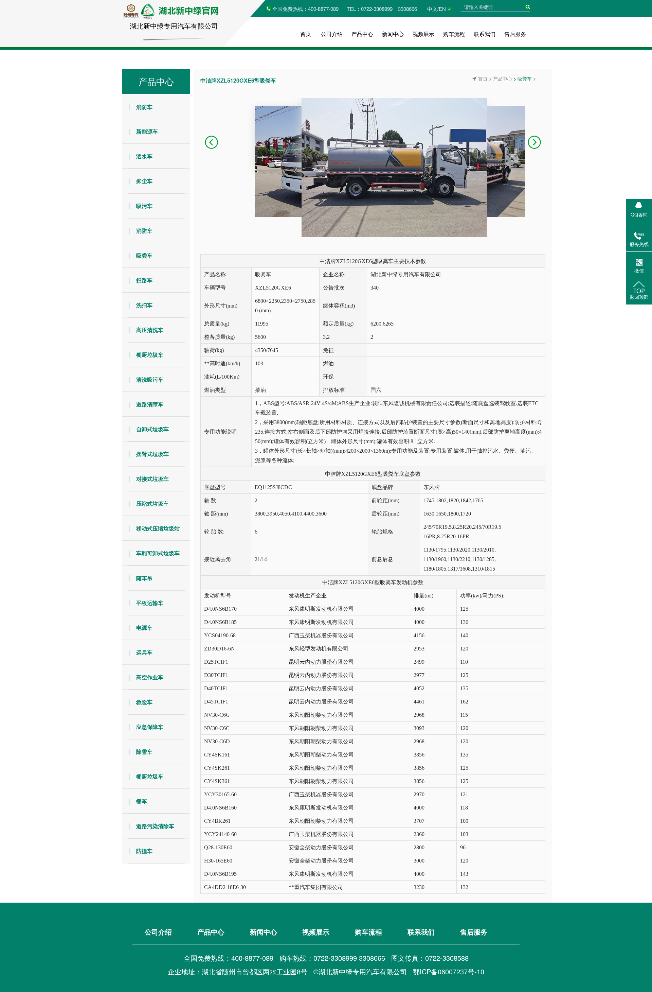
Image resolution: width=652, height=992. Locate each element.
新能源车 (147, 131)
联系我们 (484, 34)
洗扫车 (144, 305)
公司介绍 (332, 34)
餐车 (141, 801)
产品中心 (362, 34)
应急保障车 (149, 727)
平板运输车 (149, 603)
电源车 (144, 627)
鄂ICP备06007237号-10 (448, 971)
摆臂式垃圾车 (152, 454)
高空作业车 (149, 677)
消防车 (144, 107)
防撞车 (144, 851)
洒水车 (144, 156)
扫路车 (144, 280)
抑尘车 (144, 181)
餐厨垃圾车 (149, 355)
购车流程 (454, 34)
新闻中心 (393, 34)
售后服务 (515, 34)
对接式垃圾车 (152, 479)
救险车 (144, 702)
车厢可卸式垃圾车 (158, 553)
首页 (305, 34)
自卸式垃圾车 (152, 429)
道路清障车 (149, 404)
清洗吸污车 (149, 379)
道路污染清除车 (155, 826)
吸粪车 (144, 255)
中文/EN (436, 8)
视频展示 (423, 34)
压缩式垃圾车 (152, 503)
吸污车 (144, 206)
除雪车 (144, 751)
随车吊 (144, 578)
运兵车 (144, 652)
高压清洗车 (149, 330)
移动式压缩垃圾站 (158, 528)
